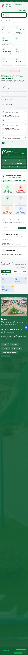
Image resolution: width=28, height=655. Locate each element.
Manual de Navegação (19, 1)
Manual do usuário (7, 166)
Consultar (21, 227)
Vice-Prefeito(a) (16, 348)
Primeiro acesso (18, 166)
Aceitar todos (18, 653)
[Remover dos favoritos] (12, 278)
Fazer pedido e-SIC (7, 160)
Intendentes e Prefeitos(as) (9, 352)
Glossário (11, 1)
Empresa (24, 271)
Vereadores (5, 356)
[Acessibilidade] (24, 15)
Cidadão (16, 271)
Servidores (5, 274)
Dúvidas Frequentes (5, 163)
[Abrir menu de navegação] (3, 15)
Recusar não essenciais (7, 653)
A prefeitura (14, 344)
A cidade (5, 344)
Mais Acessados (6, 271)
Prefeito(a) (5, 348)
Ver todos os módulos (21, 108)
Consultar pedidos (19, 160)
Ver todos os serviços (21, 267)
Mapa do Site (4, 1)
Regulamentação (18, 163)
